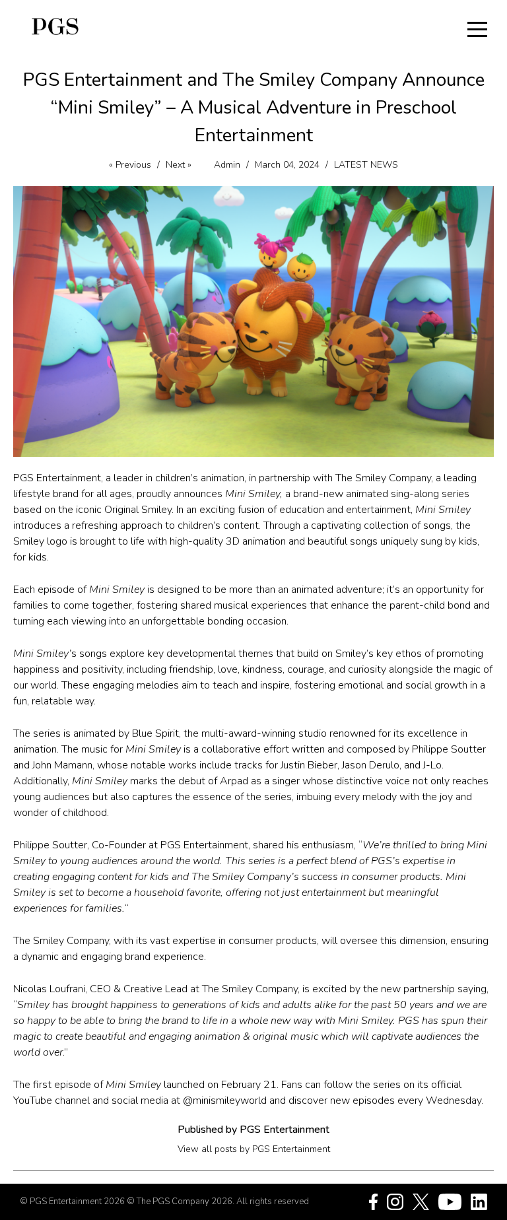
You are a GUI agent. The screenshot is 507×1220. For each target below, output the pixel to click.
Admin (227, 164)
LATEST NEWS (366, 164)
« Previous (130, 164)
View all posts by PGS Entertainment (254, 1149)
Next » (178, 164)
